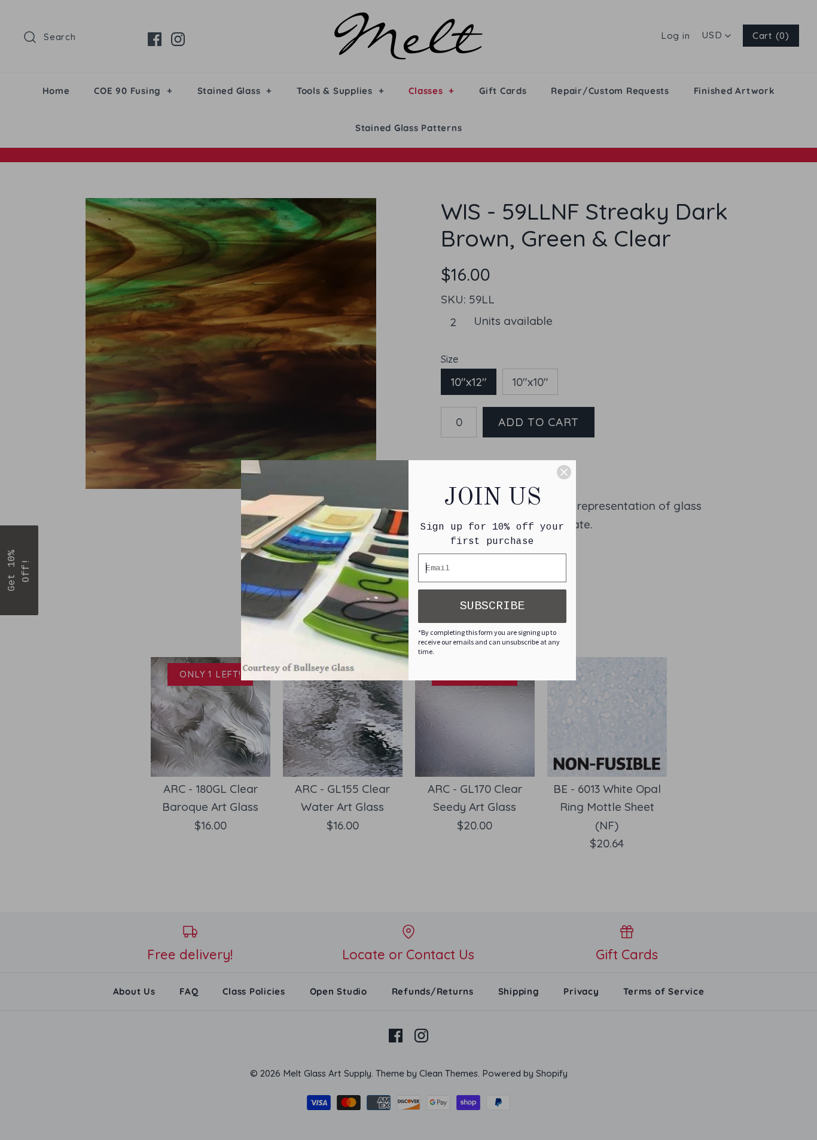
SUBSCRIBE (492, 606)
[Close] (564, 472)
